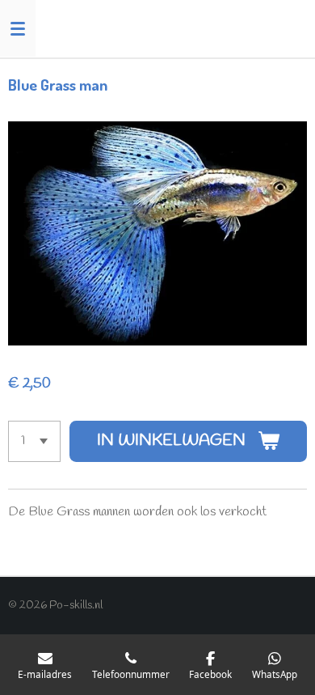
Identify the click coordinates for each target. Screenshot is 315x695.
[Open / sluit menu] (18, 28)
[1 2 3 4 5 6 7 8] (34, 441)
